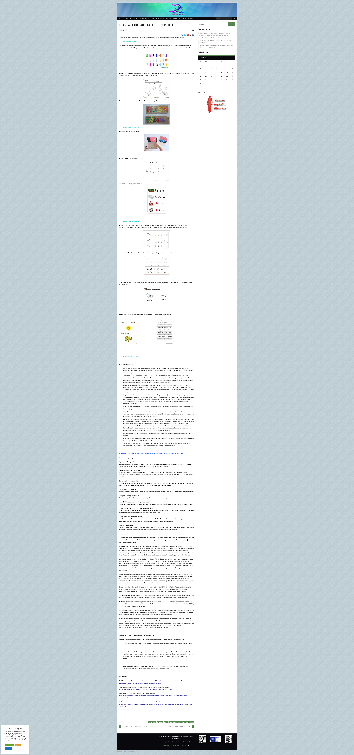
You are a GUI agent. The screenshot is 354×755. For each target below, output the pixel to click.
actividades (152, 722)
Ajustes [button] (18, 745)
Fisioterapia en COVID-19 (207, 48)
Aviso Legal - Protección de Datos (170, 742)
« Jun (199, 88)
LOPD (180, 19)
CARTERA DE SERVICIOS (171, 19)
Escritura (160, 722)
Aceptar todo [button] (9, 745)
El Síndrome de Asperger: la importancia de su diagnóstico (216, 45)
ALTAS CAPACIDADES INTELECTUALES (181, 726)
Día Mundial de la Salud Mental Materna (211, 37)
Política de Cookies (186, 742)
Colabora (151, 19)
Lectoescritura (183, 722)
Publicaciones (160, 19)
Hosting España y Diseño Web (171, 745)
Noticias (136, 19)
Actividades (143, 19)
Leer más (8, 748)
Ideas (166, 722)
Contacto (190, 19)
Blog (184, 19)
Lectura (191, 722)
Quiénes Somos (128, 19)
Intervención (173, 722)
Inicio (120, 19)
